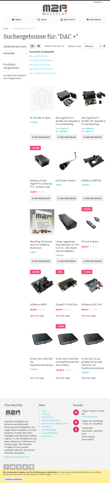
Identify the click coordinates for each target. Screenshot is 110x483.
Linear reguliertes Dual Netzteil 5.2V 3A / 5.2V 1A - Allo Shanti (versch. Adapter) (67, 246)
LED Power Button (66, 180)
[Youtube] (13, 466)
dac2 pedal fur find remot (41, 60)
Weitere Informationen (62, 474)
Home (6, 28)
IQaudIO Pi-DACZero (67, 304)
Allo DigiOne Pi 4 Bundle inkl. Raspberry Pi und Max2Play (68, 121)
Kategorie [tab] (9, 53)
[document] (55, 476)
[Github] (19, 466)
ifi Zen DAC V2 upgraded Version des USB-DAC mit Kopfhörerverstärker (92, 363)
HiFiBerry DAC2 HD (91, 304)
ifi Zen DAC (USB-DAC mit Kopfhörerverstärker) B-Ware (68, 362)
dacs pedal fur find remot (41, 68)
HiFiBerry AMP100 (91, 180)
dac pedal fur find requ (39, 64)
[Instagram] (31, 466)
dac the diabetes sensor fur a (42, 73)
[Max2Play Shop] (55, 10)
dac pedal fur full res (38, 56)
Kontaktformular (89, 416)
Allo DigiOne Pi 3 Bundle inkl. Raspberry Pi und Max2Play (93, 121)
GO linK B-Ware (89, 241)
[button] (99, 2)
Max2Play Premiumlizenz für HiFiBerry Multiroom (41, 244)
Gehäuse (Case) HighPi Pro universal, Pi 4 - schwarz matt (41, 183)
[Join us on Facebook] (6, 466)
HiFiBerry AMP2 (38, 304)
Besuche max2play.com (17, 457)
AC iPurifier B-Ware (40, 117)
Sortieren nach (74, 46)
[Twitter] (25, 466)
